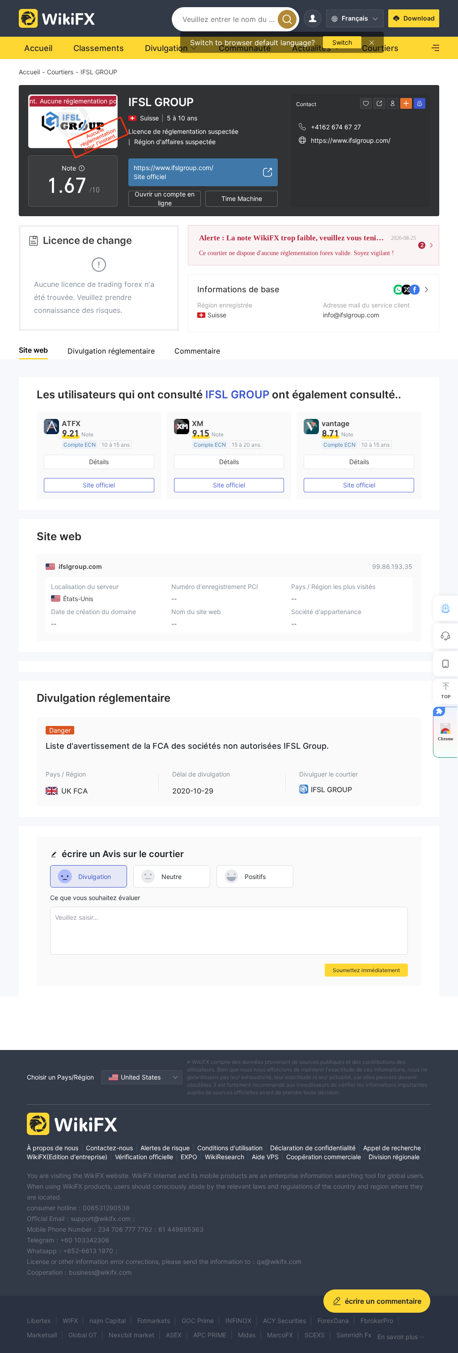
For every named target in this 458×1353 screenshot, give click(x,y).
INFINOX (238, 1320)
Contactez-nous (109, 1148)
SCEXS (315, 1335)
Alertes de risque (165, 1148)
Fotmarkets (153, 1320)
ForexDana (333, 1320)
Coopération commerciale (323, 1157)
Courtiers (60, 72)
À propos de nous (52, 1148)
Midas (246, 1335)
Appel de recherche (392, 1148)
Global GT (82, 1335)
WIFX (70, 1320)
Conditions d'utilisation (230, 1148)
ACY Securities (284, 1320)
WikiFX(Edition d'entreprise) (67, 1157)
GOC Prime (198, 1320)
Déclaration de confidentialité (313, 1148)
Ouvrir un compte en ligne (165, 199)
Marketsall (42, 1335)
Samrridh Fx (354, 1335)
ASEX (174, 1335)
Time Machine (241, 198)
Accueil (29, 72)
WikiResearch (224, 1157)
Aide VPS (265, 1157)
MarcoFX (280, 1335)
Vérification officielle (144, 1157)
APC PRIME (209, 1335)
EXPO (189, 1157)
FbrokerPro (376, 1320)
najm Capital (107, 1320)
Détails (99, 461)
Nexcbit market (131, 1335)
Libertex (39, 1320)
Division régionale (394, 1157)
